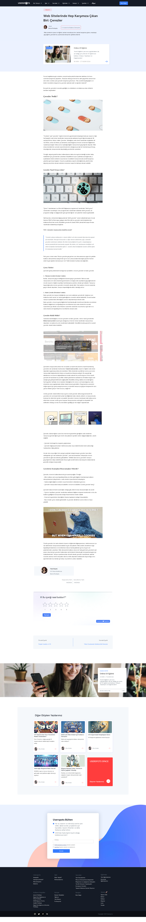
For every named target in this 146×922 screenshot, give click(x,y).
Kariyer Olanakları (59, 895)
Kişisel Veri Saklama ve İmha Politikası (39, 898)
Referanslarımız (58, 879)
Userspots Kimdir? (38, 879)
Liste (102, 903)
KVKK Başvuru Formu (39, 901)
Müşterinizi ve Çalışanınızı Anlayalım (85, 882)
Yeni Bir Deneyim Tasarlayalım (84, 884)
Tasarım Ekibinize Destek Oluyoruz (85, 888)
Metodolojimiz (37, 881)
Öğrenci (56, 897)
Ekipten (103, 901)
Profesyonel (57, 901)
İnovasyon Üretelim (81, 886)
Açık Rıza (57, 847)
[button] (37, 3)
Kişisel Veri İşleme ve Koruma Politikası (41, 906)
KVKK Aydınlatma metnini (61, 845)
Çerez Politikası (37, 895)
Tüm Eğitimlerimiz (106, 877)
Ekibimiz (35, 884)
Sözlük (102, 905)
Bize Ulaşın (124, 3)
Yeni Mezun (57, 899)
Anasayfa (35, 877)
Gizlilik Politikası (37, 903)
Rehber (103, 899)
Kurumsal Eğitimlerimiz (104, 880)
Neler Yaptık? (58, 877)
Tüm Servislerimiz (80, 877)
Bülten (102, 897)
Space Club (104, 894)
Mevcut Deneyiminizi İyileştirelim (85, 880)
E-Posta (57, 839)
